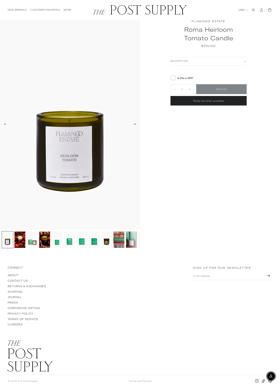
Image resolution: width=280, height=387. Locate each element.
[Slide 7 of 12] (81, 240)
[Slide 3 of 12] (32, 240)
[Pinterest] (270, 381)
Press (13, 302)
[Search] (253, 10)
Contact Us (18, 280)
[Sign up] (268, 276)
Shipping (15, 291)
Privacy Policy (20, 313)
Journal (15, 297)
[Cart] (270, 10)
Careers (15, 324)
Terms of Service (23, 319)
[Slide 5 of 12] (57, 240)
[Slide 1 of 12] (7, 240)
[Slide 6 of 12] (69, 240)
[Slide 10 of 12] (119, 240)
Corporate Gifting (24, 308)
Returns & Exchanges (27, 286)
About (13, 275)
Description (179, 61)
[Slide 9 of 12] (106, 240)
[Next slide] (136, 125)
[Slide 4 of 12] (44, 240)
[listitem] (67, 10)
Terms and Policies (140, 381)
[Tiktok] (263, 381)
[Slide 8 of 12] (94, 240)
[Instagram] (256, 381)
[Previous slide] (4, 125)
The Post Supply (27, 381)
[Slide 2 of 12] (19, 240)
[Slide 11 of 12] (131, 240)
